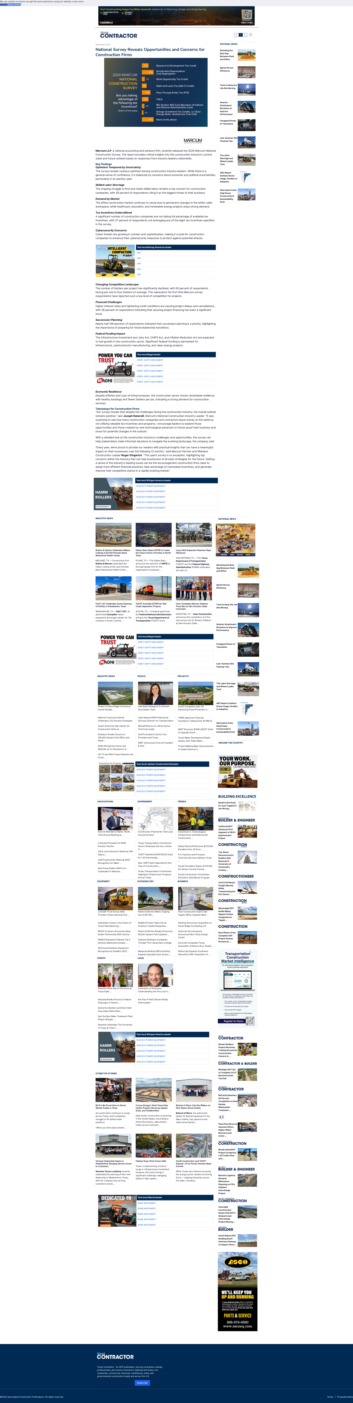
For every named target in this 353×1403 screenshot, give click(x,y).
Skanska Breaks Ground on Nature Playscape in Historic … (114, 1001)
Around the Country (230, 742)
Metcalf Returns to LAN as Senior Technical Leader (154, 727)
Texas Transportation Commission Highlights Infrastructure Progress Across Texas (155, 874)
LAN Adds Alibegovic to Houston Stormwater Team (154, 708)
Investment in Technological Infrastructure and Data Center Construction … (193, 835)
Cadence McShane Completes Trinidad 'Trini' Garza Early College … (155, 942)
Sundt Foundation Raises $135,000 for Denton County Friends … (195, 867)
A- (236, 35)
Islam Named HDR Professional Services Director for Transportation (155, 719)
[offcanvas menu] (250, 34)
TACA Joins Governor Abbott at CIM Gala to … (115, 853)
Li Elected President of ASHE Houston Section (112, 844)
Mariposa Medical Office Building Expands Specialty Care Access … (154, 953)
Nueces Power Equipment (150, 486)
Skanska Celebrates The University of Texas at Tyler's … (115, 1026)
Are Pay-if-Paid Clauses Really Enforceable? (153, 1001)
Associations (105, 801)
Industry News (104, 518)
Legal (140, 958)
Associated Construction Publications (26, 1397)
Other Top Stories (106, 1073)
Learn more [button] (78, 1)
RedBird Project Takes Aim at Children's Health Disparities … (153, 924)
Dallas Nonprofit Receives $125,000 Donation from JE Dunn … (195, 848)
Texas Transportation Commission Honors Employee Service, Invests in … (155, 846)
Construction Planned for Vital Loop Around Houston (155, 833)
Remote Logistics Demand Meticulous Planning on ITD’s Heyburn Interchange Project (226, 1184)
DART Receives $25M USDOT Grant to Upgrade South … (195, 731)
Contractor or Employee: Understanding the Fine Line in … (154, 990)
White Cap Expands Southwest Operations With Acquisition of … (194, 953)
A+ (245, 35)
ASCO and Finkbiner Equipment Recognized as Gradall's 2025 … (113, 950)
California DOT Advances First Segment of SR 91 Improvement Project (226, 832)
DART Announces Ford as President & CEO (155, 744)
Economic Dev (145, 881)
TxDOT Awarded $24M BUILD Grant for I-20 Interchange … (155, 856)
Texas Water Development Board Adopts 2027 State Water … (194, 739)
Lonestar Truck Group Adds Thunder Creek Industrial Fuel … (113, 913)
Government (144, 801)
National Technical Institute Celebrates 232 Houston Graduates (115, 719)
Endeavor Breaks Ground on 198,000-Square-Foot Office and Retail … (113, 737)
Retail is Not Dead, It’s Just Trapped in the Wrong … (227, 805)
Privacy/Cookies (345, 1397)
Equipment (103, 881)
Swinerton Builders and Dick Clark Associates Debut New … (114, 1009)
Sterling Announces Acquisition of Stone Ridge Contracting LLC (194, 924)
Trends (182, 801)
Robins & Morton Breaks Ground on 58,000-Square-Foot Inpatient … (155, 933)
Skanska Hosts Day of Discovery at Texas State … (115, 990)
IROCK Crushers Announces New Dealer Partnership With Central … (114, 933)
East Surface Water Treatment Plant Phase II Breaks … (115, 1018)
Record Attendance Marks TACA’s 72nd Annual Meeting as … (114, 833)
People (141, 676)
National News (228, 44)
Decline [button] (3, 4)
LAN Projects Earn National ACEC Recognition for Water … (114, 861)
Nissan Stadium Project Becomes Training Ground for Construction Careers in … (227, 1050)
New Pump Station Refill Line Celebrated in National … (112, 870)
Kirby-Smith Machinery (150, 360)
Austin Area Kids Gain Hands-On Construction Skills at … (114, 727)
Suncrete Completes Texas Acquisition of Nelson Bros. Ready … (195, 944)
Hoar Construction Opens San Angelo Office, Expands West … (193, 913)
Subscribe (142, 1382)
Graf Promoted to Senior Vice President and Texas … (152, 736)
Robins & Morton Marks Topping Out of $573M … (153, 913)
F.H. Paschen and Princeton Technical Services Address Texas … (195, 857)
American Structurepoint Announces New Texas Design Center (193, 934)
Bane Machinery (147, 1203)
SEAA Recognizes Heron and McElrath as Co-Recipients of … (113, 747)
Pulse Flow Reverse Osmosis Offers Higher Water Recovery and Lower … (227, 1130)
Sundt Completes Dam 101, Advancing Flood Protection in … (194, 708)
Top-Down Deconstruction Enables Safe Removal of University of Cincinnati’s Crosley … (226, 861)
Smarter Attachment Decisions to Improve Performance (226, 108)
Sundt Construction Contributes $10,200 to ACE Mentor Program (194, 876)
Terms (330, 1397)
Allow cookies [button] (14, 4)
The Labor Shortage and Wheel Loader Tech (226, 686)
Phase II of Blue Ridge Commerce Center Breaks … (114, 708)
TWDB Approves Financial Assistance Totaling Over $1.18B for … (195, 720)
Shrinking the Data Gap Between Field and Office (225, 568)
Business (183, 881)
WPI (139, 252)
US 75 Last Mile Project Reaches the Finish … (115, 756)
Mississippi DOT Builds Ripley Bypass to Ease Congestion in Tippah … (226, 914)
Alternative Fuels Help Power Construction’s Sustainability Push (228, 196)
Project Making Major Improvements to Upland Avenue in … (195, 748)
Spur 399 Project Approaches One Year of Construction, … (155, 864)
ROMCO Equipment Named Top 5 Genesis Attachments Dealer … (114, 941)
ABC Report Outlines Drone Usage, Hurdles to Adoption (227, 706)
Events (101, 958)
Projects (183, 676)
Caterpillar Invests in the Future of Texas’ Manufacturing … (114, 924)
